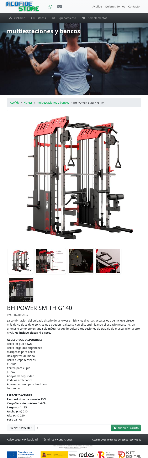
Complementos (96, 18)
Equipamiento (66, 18)
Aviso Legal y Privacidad (22, 439)
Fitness (40, 18)
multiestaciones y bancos (53, 102)
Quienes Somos (115, 6)
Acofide (97, 6)
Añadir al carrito (128, 428)
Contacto (134, 6)
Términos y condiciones (57, 439)
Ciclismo (18, 18)
